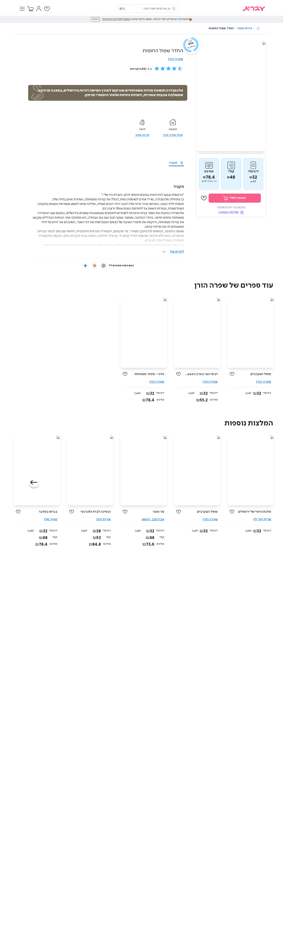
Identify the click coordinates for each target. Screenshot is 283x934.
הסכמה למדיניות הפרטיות (116, 19)
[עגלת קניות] (30, 8)
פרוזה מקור (244, 28)
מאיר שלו (50, 519)
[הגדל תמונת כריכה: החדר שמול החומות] (231, 96)
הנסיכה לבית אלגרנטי (96, 512)
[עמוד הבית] (258, 28)
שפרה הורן (175, 59)
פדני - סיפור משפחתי (149, 374)
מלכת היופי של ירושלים (254, 512)
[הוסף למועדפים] (204, 198)
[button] (22, 8)
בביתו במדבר (48, 512)
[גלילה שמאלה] (34, 482)
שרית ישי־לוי (262, 519)
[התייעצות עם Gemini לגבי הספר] (85, 265)
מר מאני (158, 512)
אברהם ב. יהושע (153, 519)
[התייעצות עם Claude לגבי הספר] (94, 265)
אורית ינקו (103, 519)
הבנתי (95, 19)
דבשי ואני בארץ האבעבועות (201, 374)
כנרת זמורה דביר (173, 135)
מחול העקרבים (260, 374)
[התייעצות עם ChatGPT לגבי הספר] (103, 265)
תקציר (173, 163)
